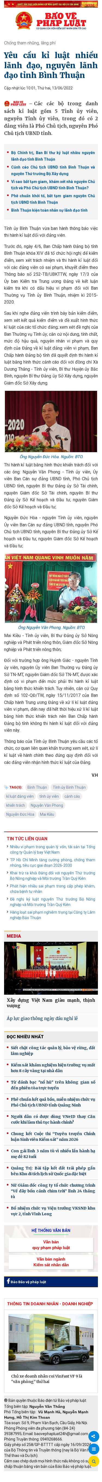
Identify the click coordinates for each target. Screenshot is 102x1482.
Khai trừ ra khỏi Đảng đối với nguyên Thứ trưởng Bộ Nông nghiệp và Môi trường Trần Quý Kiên (52, 876)
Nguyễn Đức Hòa (20, 814)
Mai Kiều (47, 814)
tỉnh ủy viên (49, 796)
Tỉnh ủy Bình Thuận (69, 787)
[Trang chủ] (51, 20)
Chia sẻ (93, 1436)
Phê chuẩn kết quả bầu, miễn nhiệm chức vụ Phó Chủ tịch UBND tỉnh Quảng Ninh (53, 1102)
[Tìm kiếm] (94, 1461)
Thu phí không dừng (23, 1479)
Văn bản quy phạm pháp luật (51, 1245)
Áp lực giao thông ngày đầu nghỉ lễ (42, 1018)
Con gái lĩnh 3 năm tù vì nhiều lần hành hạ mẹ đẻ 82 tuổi (53, 1153)
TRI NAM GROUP (20, 1474)
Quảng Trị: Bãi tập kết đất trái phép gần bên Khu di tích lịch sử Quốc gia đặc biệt (53, 1171)
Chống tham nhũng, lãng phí (29, 43)
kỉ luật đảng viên (20, 796)
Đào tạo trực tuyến (61, 1479)
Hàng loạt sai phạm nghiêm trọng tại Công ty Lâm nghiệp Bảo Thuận (52, 915)
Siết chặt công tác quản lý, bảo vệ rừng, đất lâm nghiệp (53, 1050)
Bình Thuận (37, 787)
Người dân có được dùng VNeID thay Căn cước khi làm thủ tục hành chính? (53, 1119)
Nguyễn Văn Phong (47, 805)
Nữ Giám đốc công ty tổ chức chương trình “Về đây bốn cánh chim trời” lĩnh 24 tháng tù (53, 1191)
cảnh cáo (72, 796)
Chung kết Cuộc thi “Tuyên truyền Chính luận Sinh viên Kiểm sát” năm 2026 (53, 1136)
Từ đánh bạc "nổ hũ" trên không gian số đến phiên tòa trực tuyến (53, 1085)
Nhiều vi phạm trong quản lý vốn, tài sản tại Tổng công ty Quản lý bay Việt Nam (52, 849)
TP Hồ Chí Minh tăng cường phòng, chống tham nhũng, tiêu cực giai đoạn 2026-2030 (52, 863)
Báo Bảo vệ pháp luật (28, 1282)
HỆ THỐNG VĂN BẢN (51, 1230)
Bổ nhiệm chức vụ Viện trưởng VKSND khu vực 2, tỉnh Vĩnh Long (53, 1211)
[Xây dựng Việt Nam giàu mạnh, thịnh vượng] (51, 968)
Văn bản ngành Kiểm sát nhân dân (51, 1262)
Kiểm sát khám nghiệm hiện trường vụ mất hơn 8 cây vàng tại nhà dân (53, 1068)
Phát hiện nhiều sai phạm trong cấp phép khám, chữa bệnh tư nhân (52, 889)
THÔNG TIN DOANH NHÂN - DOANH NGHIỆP (50, 1303)
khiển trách (15, 805)
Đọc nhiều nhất (25, 1036)
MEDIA (14, 936)
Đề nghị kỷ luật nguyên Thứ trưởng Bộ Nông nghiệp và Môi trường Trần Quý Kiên (52, 902)
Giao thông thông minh (59, 1474)
